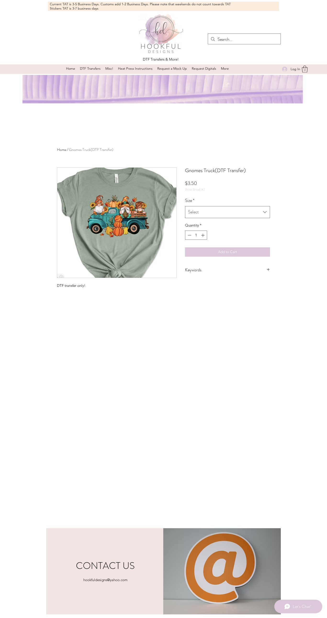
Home (61, 149)
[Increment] (203, 235)
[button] (109, 68)
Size (189, 200)
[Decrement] (189, 235)
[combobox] (227, 212)
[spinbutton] (196, 235)
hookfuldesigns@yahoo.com (105, 580)
